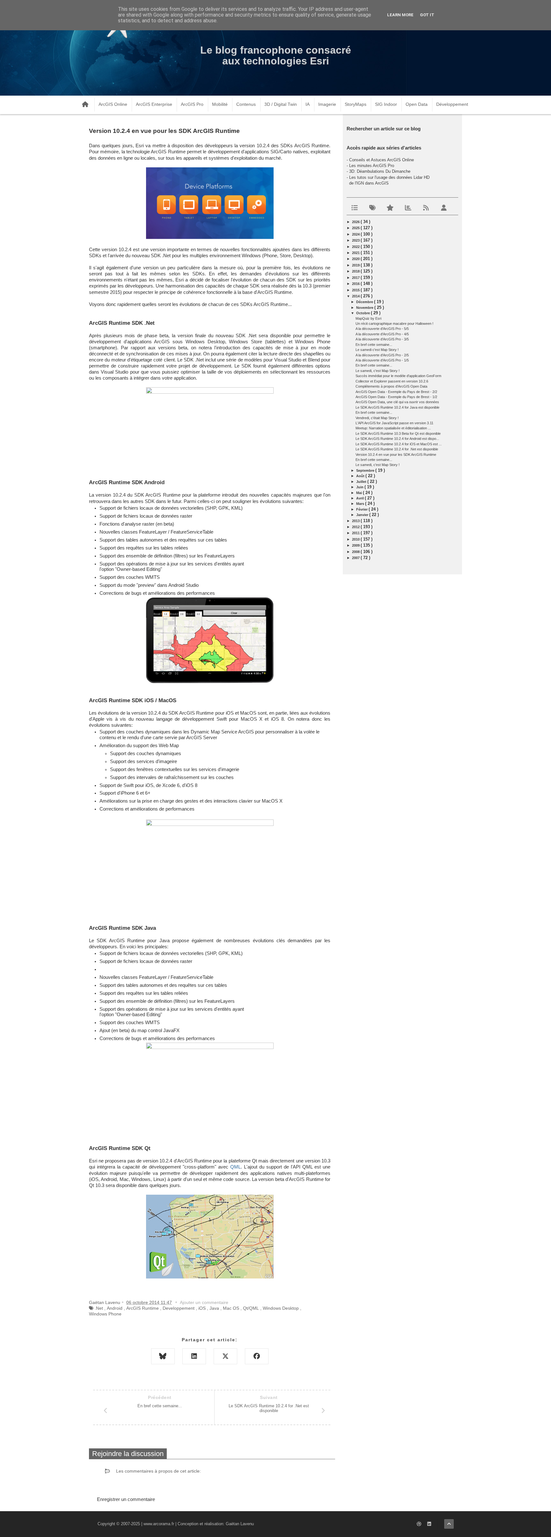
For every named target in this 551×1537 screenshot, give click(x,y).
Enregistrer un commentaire (126, 1499)
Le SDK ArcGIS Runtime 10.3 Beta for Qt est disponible (398, 433)
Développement (452, 104)
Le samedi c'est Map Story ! (377, 350)
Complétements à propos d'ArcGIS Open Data (391, 386)
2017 (356, 278)
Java (214, 1308)
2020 (356, 259)
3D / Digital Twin (280, 104)
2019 (356, 265)
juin (360, 487)
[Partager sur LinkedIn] (194, 1356)
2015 (356, 290)
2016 (356, 284)
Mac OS (231, 1308)
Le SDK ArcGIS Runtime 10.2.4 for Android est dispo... (397, 439)
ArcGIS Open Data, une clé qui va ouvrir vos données (397, 402)
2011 (356, 533)
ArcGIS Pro (192, 104)
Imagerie (327, 104)
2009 (356, 545)
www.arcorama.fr (158, 1523)
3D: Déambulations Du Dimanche (379, 171)
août (360, 476)
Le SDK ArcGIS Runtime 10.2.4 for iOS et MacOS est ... (399, 444)
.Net (99, 1308)
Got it (427, 14)
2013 (356, 521)
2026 (356, 222)
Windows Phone (105, 1313)
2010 (356, 539)
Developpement (179, 1308)
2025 (356, 228)
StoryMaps (355, 104)
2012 (356, 527)
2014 (356, 296)
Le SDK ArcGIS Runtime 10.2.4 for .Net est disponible (397, 449)
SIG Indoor (386, 104)
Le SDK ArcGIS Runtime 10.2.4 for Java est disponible (397, 407)
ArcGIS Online (113, 104)
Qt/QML (251, 1308)
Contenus (246, 104)
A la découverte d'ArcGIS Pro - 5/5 (382, 329)
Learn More (400, 14)
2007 (356, 558)
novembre (365, 308)
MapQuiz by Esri (368, 318)
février (362, 509)
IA (307, 104)
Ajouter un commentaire (204, 1302)
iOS (202, 1308)
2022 (356, 247)
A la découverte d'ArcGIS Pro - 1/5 (382, 360)
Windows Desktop (281, 1308)
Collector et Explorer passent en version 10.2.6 (392, 381)
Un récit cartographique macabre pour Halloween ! (394, 323)
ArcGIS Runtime (142, 1308)
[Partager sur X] (225, 1356)
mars (360, 504)
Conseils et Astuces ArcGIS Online (381, 159)
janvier (362, 515)
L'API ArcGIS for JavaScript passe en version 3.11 (394, 423)
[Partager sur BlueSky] (163, 1356)
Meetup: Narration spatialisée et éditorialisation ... (393, 428)
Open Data (417, 104)
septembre (365, 470)
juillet (361, 482)
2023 (356, 240)
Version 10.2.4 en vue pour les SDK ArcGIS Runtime (396, 454)
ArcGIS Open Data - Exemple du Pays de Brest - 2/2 (396, 392)
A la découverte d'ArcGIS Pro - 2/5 (382, 355)
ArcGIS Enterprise (154, 104)
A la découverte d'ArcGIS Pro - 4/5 (382, 334)
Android (114, 1308)
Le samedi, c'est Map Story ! (378, 371)
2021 (356, 253)
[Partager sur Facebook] (256, 1356)
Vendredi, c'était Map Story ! (377, 418)
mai (359, 493)
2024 (356, 234)
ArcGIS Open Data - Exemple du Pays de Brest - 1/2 (396, 397)
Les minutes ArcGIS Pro (371, 165)
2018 (356, 271)
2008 (356, 552)
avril (360, 498)
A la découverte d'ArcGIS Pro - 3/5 (382, 339)
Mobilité (220, 104)
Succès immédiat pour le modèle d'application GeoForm (398, 376)
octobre (363, 313)
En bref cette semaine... (374, 344)
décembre (365, 302)
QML (235, 1166)
